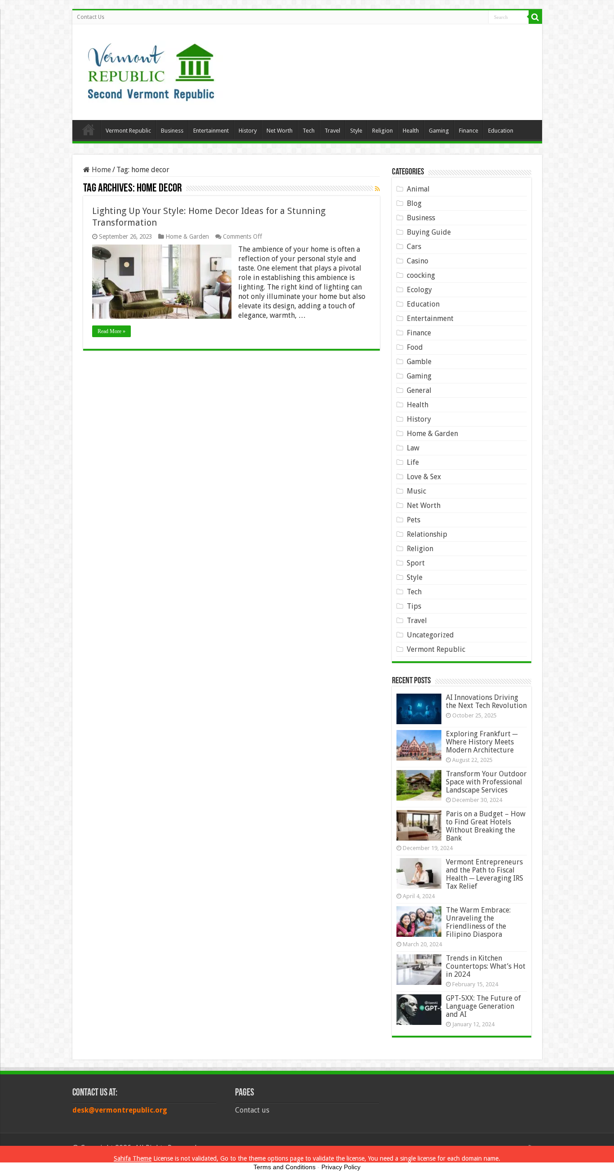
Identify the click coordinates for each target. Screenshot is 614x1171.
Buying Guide (429, 232)
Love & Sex (424, 476)
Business (172, 130)
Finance (468, 130)
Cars (414, 246)
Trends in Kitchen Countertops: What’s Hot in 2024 (485, 966)
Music (416, 491)
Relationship (427, 534)
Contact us (252, 1110)
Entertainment (211, 130)
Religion (382, 130)
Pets (413, 520)
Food (415, 347)
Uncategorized (430, 635)
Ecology (419, 289)
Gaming (439, 130)
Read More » (111, 331)
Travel (332, 130)
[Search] (535, 17)
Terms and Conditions (285, 1167)
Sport (416, 563)
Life (413, 462)
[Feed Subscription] (377, 188)
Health (411, 130)
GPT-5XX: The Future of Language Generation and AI (483, 1006)
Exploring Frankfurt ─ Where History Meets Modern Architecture (481, 742)
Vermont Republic (128, 130)
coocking (421, 275)
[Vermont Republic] (151, 69)
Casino (417, 261)
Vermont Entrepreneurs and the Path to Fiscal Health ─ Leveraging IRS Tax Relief (484, 874)
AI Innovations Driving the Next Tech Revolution (486, 701)
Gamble (419, 361)
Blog (414, 203)
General (419, 390)
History (248, 130)
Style (356, 130)
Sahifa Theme (132, 1158)
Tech (309, 130)
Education (500, 130)
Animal (418, 189)
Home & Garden (187, 236)
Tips (414, 606)
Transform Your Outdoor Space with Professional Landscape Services (486, 782)
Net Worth (280, 130)
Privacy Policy (340, 1167)
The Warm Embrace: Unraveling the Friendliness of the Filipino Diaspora (478, 922)
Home (88, 129)
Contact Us (90, 17)
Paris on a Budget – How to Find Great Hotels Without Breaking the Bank (485, 826)
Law (413, 448)
